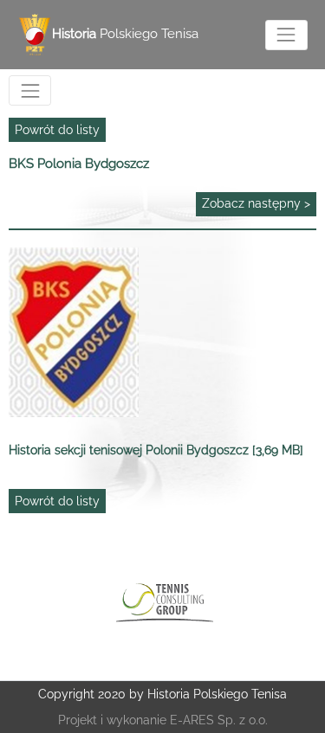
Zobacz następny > (256, 203)
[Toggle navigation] (286, 35)
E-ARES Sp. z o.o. (219, 720)
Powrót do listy (57, 130)
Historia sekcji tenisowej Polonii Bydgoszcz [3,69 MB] (156, 450)
